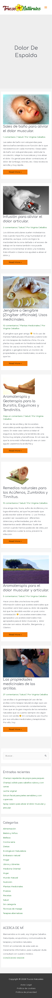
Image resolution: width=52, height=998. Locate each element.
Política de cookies (26, 988)
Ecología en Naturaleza (14, 851)
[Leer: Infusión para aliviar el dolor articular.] (26, 200)
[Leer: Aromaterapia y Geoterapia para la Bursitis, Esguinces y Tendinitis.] (19, 386)
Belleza (6, 837)
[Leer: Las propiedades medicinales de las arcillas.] (26, 663)
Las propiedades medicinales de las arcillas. (19, 684)
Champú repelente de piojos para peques (23, 778)
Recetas (7, 895)
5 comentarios (10, 596)
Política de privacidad (26, 992)
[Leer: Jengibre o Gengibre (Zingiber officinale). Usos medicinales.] (26, 292)
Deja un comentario (13, 416)
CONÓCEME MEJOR (13, 958)
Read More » (15, 173)
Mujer (6, 873)
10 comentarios (10, 325)
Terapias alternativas (13, 913)
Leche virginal (10, 791)
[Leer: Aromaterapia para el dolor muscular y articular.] (26, 569)
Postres (7, 891)
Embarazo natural (11, 855)
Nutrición (7, 882)
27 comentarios (10, 694)
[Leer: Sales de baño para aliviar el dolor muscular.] (26, 109)
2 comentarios (10, 227)
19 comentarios (10, 503)
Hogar (6, 860)
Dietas (6, 846)
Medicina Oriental (12, 869)
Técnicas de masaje (12, 909)
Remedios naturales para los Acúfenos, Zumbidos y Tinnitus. (25, 492)
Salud (20, 137)
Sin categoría (9, 904)
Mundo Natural (10, 878)
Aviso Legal (26, 985)
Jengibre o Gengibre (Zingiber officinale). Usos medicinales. (25, 315)
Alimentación (9, 829)
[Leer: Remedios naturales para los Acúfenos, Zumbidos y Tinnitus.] (19, 475)
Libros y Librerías (11, 864)
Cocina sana (9, 842)
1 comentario (9, 137)
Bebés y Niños (10, 833)
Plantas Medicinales (30, 325)
